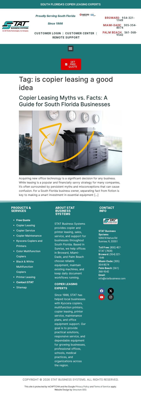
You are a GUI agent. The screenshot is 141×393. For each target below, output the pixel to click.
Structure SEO (79, 389)
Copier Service (25, 230)
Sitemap (21, 287)
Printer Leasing (25, 277)
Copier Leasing (76, 4)
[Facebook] (102, 291)
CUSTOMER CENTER (79, 33)
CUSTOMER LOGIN (47, 33)
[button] (70, 48)
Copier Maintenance (29, 235)
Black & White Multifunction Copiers (25, 266)
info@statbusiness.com (112, 278)
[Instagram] (111, 297)
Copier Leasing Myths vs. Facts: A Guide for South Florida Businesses (64, 101)
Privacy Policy (82, 386)
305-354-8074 (126, 26)
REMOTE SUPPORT (66, 37)
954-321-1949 (125, 19)
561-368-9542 (126, 34)
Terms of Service (102, 386)
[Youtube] (102, 297)
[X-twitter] (111, 291)
